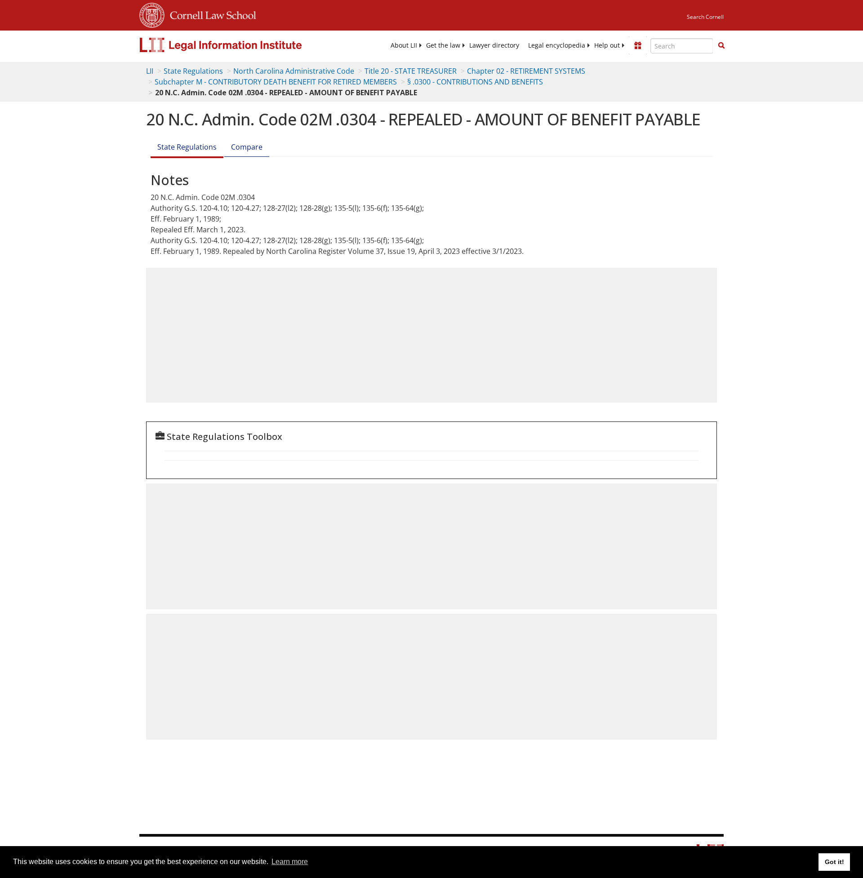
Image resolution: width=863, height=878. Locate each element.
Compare (246, 147)
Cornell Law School (210, 14)
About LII (404, 45)
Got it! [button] (834, 861)
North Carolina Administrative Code (293, 71)
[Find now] (721, 46)
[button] (721, 45)
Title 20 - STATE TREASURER (411, 71)
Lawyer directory (494, 45)
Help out (607, 45)
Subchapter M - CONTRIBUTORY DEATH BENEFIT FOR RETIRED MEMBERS (276, 82)
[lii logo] (240, 45)
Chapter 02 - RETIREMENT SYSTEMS (526, 71)
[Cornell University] (152, 14)
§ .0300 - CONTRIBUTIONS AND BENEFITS (475, 82)
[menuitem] (404, 45)
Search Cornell (705, 17)
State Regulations (193, 71)
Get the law (443, 45)
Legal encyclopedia (556, 45)
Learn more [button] (289, 861)
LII (149, 71)
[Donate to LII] (638, 45)
